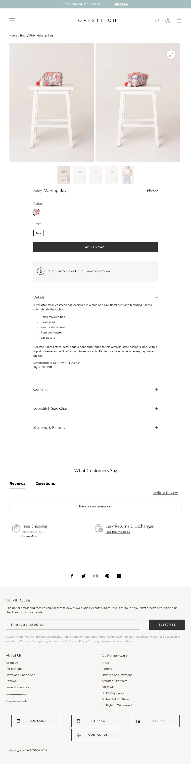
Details (39, 297)
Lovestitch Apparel (18, 687)
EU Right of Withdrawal (117, 705)
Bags (23, 35)
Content (40, 389)
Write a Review (165, 493)
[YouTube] (119, 576)
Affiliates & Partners (114, 681)
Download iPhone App (20, 675)
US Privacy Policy (113, 693)
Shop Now (121, 4)
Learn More (29, 536)
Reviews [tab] (17, 484)
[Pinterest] (107, 576)
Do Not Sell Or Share (115, 699)
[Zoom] (171, 54)
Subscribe (167, 624)
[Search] (156, 20)
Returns (107, 668)
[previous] (3, 4)
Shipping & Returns (49, 428)
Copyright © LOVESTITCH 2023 (28, 750)
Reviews (11, 681)
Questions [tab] (45, 484)
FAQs (105, 663)
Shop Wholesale (17, 701)
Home (13, 35)
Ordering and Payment (117, 675)
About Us (12, 663)
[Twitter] (84, 576)
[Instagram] (96, 576)
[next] (187, 4)
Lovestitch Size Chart (51, 408)
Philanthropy (14, 668)
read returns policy (117, 532)
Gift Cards (108, 687)
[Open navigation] (12, 20)
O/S (38, 232)
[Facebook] (72, 576)
